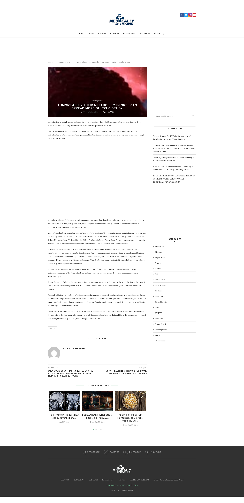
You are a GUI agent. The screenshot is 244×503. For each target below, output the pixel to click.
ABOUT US (65, 480)
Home (82, 34)
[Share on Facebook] (96, 338)
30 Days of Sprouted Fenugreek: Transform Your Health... (130, 418)
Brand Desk (159, 246)
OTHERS (158, 313)
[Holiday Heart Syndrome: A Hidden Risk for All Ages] (97, 401)
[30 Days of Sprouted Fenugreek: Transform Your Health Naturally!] (130, 401)
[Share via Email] (105, 338)
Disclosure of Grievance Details (122, 484)
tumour (52, 328)
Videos (157, 34)
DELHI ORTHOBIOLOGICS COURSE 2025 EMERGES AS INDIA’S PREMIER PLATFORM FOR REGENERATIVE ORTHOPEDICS (174, 179)
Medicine (158, 291)
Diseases (102, 34)
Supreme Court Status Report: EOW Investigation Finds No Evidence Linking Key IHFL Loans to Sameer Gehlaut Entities (174, 148)
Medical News (160, 285)
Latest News (160, 279)
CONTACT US (79, 480)
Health (158, 268)
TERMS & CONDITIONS (139, 480)
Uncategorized (64, 62)
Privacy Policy (107, 480)
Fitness (158, 263)
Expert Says (129, 34)
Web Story (144, 34)
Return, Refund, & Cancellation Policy (169, 480)
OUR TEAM (93, 480)
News (91, 34)
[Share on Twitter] (99, 338)
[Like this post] (92, 338)
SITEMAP (122, 480)
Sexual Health (160, 324)
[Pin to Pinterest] (102, 338)
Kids (156, 274)
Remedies (114, 34)
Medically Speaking (91, 112)
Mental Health (161, 302)
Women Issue (160, 341)
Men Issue (159, 296)
